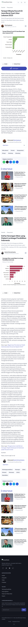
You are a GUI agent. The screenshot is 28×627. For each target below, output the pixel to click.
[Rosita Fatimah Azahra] (4, 461)
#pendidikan (5, 475)
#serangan (17, 469)
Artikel (3, 575)
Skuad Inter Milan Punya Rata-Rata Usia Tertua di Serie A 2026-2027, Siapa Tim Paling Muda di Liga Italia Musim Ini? (20, 220)
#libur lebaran (5, 150)
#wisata (12, 150)
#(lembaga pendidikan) (7, 469)
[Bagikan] (25, 26)
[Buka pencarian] (18, 2)
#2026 (17, 472)
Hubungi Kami (5, 591)
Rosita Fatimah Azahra (18, 460)
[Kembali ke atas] (14, 624)
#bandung (17, 153)
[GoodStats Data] (7, 2)
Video (3, 580)
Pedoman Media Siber (7, 593)
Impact (3, 596)
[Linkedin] (24, 145)
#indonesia (11, 472)
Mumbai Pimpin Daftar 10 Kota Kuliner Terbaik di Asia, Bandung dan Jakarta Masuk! (20, 197)
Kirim (24, 609)
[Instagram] (9, 568)
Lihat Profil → (5, 145)
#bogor (4, 153)
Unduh (5, 64)
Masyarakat (10, 7)
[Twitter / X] (7, 162)
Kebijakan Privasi (16, 621)
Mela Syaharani (17, 140)
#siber (23, 469)
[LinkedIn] (17, 162)
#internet (4, 472)
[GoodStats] (5, 560)
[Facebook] (10, 162)
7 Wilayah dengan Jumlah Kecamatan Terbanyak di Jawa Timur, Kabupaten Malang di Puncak (20, 208)
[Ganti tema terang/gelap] (21, 2)
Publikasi (4, 582)
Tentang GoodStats (6, 589)
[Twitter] (6, 568)
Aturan (9, 621)
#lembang (10, 153)
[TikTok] (13, 568)
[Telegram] (14, 162)
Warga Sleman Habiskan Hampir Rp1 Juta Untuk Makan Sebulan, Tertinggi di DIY (20, 186)
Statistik (3, 7)
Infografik (4, 577)
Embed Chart (17, 64)
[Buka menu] (25, 2)
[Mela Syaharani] (4, 141)
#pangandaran (20, 150)
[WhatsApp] (4, 162)
